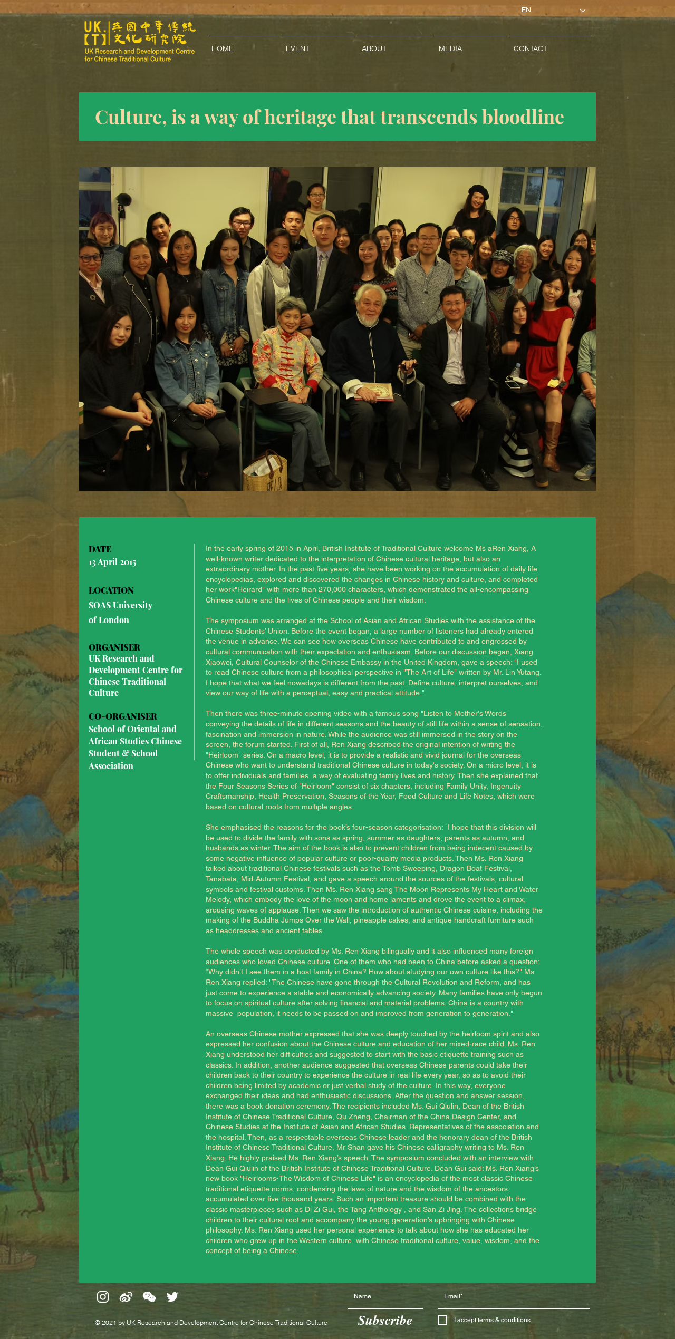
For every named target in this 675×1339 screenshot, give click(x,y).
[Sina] (126, 1297)
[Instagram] (103, 1297)
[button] (318, 44)
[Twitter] (172, 1297)
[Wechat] (149, 1297)
